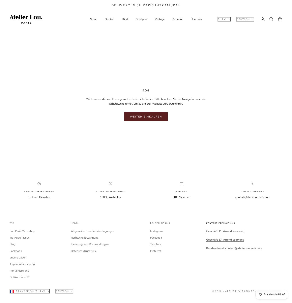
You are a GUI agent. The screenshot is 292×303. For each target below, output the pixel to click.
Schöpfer (141, 19)
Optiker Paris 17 (20, 277)
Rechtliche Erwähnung (85, 238)
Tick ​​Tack (155, 244)
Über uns (196, 19)
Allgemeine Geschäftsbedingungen (92, 231)
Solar (93, 19)
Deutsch (243, 19)
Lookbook (16, 251)
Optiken (109, 19)
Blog (12, 244)
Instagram (156, 231)
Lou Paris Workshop (22, 231)
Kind (125, 19)
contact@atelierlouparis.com (252, 197)
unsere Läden (18, 257)
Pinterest (155, 251)
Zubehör (177, 19)
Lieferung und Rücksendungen (90, 244)
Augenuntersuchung (22, 264)
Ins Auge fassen (20, 238)
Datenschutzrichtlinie (84, 251)
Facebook (156, 238)
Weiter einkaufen (146, 116)
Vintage (159, 19)
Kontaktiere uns (19, 271)
